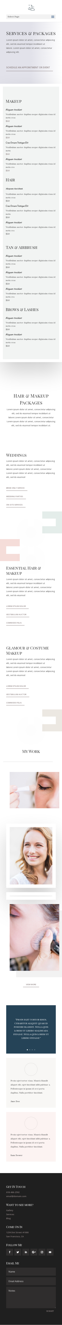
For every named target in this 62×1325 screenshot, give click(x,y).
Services (10, 1214)
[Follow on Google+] (33, 1252)
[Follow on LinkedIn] (25, 1252)
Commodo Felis (14, 622)
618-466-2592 (12, 1192)
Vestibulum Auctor (16, 614)
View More (31, 984)
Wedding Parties (14, 496)
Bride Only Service (15, 488)
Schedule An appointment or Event (28, 67)
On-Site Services (14, 504)
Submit (50, 1311)
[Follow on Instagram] (41, 1252)
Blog (8, 1218)
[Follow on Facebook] (9, 1252)
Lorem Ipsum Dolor (16, 606)
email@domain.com (16, 1196)
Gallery (9, 1210)
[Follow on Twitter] (17, 1252)
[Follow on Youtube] (50, 1252)
